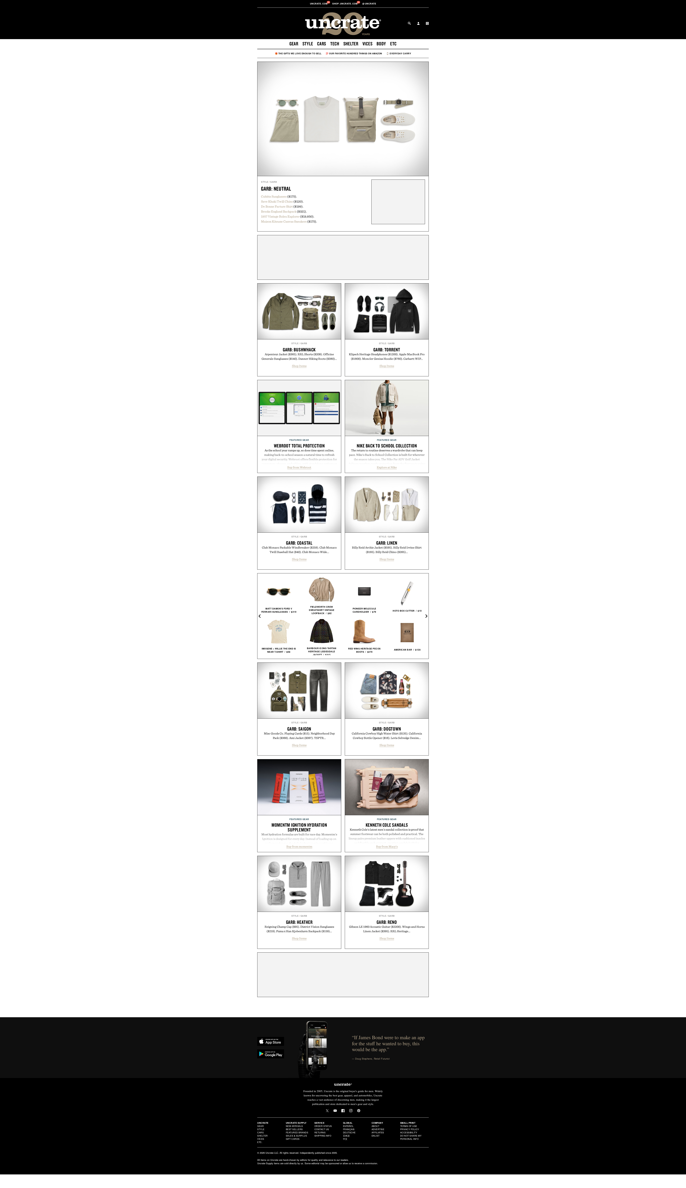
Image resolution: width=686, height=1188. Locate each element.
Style (307, 44)
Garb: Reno (387, 922)
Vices (367, 44)
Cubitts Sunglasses (274, 196)
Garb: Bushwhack (299, 350)
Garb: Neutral (276, 188)
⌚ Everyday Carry (398, 53)
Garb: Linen (386, 543)
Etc (393, 44)
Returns (320, 1132)
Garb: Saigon (299, 729)
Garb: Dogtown (387, 729)
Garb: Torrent (386, 350)
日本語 (346, 1135)
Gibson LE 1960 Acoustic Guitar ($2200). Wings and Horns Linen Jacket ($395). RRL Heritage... (387, 929)
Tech (334, 44)
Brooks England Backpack (278, 211)
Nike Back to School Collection (387, 446)
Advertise (378, 1129)
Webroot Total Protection (299, 446)
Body (381, 44)
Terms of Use (408, 1125)
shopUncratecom (345, 3)
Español (348, 1125)
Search (409, 23)
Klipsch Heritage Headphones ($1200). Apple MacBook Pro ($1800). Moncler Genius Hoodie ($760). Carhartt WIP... (387, 356)
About (375, 1125)
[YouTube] (335, 1111)
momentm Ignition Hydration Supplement (299, 827)
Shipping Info (322, 1135)
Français (349, 1129)
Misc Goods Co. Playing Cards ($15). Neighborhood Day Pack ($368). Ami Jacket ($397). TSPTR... (299, 736)
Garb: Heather (299, 922)
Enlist (376, 1135)
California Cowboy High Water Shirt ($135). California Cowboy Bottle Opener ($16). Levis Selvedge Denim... (387, 736)
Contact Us (321, 1129)
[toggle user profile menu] (418, 24)
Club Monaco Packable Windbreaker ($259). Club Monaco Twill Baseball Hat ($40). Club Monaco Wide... (299, 550)
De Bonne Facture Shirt (277, 206)
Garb (273, 181)
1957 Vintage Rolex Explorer (280, 216)
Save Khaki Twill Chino (277, 201)
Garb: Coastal (299, 543)
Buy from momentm (299, 846)
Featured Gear (299, 440)
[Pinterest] (359, 1111)
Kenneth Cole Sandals (387, 825)
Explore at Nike (387, 467)
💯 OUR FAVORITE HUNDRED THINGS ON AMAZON (354, 53)
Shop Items (299, 366)
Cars (321, 44)
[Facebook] (343, 1111)
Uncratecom (319, 3)
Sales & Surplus (296, 1135)
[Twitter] (327, 1111)
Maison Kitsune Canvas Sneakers (284, 221)
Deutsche (349, 1132)
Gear (293, 44)
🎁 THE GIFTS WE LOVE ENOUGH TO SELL (298, 53)
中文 (345, 1138)
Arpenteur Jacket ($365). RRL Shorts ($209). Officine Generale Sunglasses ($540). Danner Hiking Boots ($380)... (299, 356)
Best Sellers (294, 1129)
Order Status (323, 1125)
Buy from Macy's (387, 846)
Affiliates (378, 1132)
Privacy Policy (409, 1129)
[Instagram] (351, 1111)
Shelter (350, 44)
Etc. (259, 1142)
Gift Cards (293, 1138)
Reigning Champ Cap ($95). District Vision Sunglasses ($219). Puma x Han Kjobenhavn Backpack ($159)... (299, 929)
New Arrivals (294, 1125)
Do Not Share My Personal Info (411, 1137)
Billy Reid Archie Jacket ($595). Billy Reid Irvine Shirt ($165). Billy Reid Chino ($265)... (387, 550)
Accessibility (408, 1132)
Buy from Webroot (299, 467)
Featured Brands (297, 1132)
